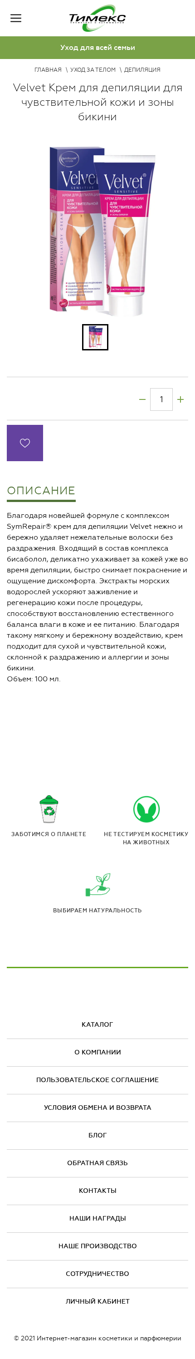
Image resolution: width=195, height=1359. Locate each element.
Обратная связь (97, 1163)
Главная (48, 70)
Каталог (97, 1025)
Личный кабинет (98, 1301)
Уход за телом (93, 70)
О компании (97, 1052)
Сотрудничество (97, 1274)
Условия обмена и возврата (97, 1108)
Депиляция (142, 70)
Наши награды (97, 1218)
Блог (97, 1135)
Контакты (98, 1191)
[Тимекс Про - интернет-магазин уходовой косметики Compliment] (97, 18)
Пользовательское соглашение (97, 1080)
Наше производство (97, 1246)
